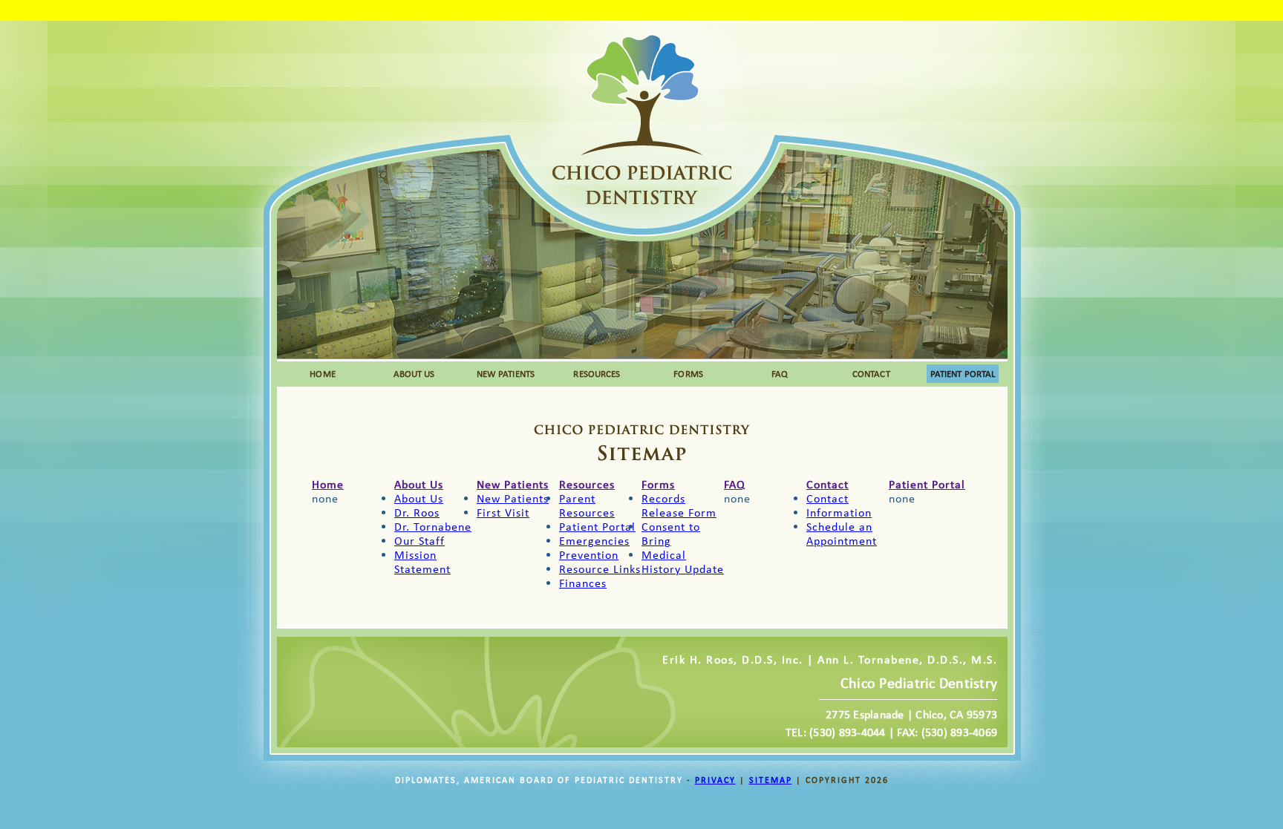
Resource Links (600, 569)
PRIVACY (715, 780)
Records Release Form (679, 505)
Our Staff (419, 541)
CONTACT (871, 373)
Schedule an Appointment (841, 534)
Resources (587, 484)
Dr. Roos (417, 512)
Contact (827, 484)
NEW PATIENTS (506, 373)
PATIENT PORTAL (962, 373)
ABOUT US (414, 373)
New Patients (513, 484)
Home (328, 484)
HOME (322, 373)
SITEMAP (770, 780)
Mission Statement (422, 562)
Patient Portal (597, 527)
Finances (583, 583)
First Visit (503, 512)
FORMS (688, 373)
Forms (658, 484)
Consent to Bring (671, 534)
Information (839, 512)
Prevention (588, 555)
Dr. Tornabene (432, 527)
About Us (418, 484)
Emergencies (594, 541)
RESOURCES (596, 373)
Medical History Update (683, 562)
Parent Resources (587, 505)
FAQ (779, 373)
